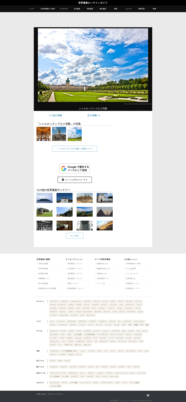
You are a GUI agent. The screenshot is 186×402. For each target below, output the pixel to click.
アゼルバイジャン (76, 301)
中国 (130, 325)
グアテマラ (91, 373)
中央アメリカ (40, 373)
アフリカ (39, 331)
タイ (119, 321)
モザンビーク (104, 341)
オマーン (113, 351)
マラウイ (89, 341)
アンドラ (105, 301)
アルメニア (96, 301)
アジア (38, 321)
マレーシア (99, 325)
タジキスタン (127, 321)
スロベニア (62, 308)
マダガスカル (80, 341)
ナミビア (128, 338)
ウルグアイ (64, 367)
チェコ (78, 308)
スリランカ (112, 321)
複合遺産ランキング (75, 278)
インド (52, 321)
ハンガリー (111, 308)
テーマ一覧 (101, 283)
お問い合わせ (41, 394)
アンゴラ (63, 331)
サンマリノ (104, 305)
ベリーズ (105, 376)
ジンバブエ (53, 338)
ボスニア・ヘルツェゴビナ (84, 312)
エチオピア (87, 331)
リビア (141, 341)
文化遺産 (77, 9)
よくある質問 (131, 268)
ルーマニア (74, 315)
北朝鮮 (136, 325)
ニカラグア (74, 376)
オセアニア (40, 382)
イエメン (82, 351)
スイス (121, 305)
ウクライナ (129, 301)
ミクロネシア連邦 (55, 386)
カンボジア (92, 321)
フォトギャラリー (132, 273)
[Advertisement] (134, 146)
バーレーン (53, 354)
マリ (96, 341)
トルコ (146, 351)
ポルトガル (98, 312)
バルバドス (90, 376)
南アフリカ (78, 345)
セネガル (69, 338)
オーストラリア (54, 382)
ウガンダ (71, 331)
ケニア (62, 334)
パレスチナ (62, 354)
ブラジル (112, 367)
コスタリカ (100, 373)
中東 (37, 351)
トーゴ (111, 338)
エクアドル (73, 367)
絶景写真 (141, 9)
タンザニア (87, 338)
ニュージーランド (85, 382)
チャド (95, 338)
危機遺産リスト (44, 278)
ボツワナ (71, 341)
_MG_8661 (135, 104)
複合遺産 (103, 9)
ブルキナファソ (54, 341)
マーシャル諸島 (134, 382)
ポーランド (107, 312)
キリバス (64, 382)
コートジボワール (102, 334)
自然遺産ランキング (75, 273)
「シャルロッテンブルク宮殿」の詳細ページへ (75, 149)
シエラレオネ (137, 334)
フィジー (124, 382)
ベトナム (90, 325)
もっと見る (74, 236)
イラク (99, 351)
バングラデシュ (62, 325)
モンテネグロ (131, 312)
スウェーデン (130, 305)
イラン (106, 351)
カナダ (60, 360)
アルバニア (87, 301)
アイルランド (64, 301)
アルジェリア (54, 331)
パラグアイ (104, 367)
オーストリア (62, 305)
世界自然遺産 (43, 268)
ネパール (52, 325)
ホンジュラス (114, 376)
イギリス (112, 301)
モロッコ (112, 341)
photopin (143, 104)
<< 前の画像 (55, 115)
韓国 (147, 325)
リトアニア (53, 315)
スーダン (61, 338)
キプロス (71, 305)
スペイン (139, 305)
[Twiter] (148, 395)
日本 (141, 325)
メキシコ (67, 360)
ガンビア (131, 331)
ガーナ (138, 331)
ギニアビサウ (54, 334)
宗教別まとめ (101, 273)
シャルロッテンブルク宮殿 (93, 108)
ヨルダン (71, 354)
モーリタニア (132, 341)
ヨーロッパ (40, 301)
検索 (154, 9)
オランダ (52, 305)
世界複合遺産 (43, 273)
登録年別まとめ (102, 263)
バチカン (119, 308)
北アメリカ (40, 361)
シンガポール (102, 321)
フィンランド (129, 308)
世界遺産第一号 (102, 278)
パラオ (117, 382)
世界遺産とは (131, 278)
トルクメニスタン (139, 321)
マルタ (115, 312)
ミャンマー (108, 325)
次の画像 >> (93, 115)
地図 (115, 9)
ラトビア (140, 312)
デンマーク (86, 308)
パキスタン (73, 325)
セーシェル (78, 338)
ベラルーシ (62, 312)
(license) (148, 104)
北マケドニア (91, 315)
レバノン (78, 354)
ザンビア (128, 334)
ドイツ (94, 308)
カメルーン (105, 331)
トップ (31, 9)
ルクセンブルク (63, 315)
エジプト (78, 331)
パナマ (98, 376)
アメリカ (52, 360)
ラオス (124, 325)
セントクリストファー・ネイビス (125, 373)
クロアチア (95, 305)
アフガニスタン (54, 351)
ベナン (64, 341)
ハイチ (82, 376)
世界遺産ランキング (75, 263)
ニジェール (137, 338)
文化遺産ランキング (75, 268)
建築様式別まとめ (103, 268)
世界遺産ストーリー (133, 288)
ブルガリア (53, 312)
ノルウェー (102, 308)
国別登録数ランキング (76, 288)
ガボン (124, 331)
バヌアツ (95, 382)
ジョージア (113, 305)
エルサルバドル (72, 373)
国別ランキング (73, 283)
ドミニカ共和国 (54, 376)
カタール (120, 351)
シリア (140, 351)
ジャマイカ (109, 373)
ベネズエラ (121, 367)
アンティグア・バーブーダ (58, 373)
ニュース (129, 9)
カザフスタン (83, 321)
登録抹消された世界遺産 (47, 288)
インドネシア (60, 321)
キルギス (78, 305)
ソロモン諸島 (74, 382)
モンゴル (116, 325)
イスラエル (91, 351)
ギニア (145, 331)
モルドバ (122, 312)
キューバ (82, 373)
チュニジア (103, 338)
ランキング (64, 9)
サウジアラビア (130, 351)
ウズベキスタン (71, 321)
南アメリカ (40, 367)
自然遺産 (90, 9)
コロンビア (82, 367)
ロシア (82, 315)
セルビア (71, 308)
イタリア (120, 301)
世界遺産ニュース (132, 283)
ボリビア (136, 367)
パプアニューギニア (107, 382)
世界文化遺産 (43, 263)
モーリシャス (122, 341)
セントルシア (141, 373)
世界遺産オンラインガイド (93, 3)
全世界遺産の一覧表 (48, 9)
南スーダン (87, 345)
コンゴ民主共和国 (89, 334)
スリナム (90, 367)
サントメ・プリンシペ (116, 334)
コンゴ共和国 (77, 334)
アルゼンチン (54, 367)
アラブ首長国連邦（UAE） (70, 351)
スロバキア (53, 308)
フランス (137, 308)
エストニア (138, 301)
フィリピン (82, 325)
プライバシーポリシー (56, 394)
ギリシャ (86, 305)
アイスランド (54, 301)
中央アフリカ (68, 345)
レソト (60, 345)
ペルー (129, 367)
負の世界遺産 (43, 283)
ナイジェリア (119, 338)
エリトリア (96, 331)
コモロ (69, 334)
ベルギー (71, 312)
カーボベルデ (115, 331)
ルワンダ (52, 345)
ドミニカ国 (65, 376)
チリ (97, 367)
